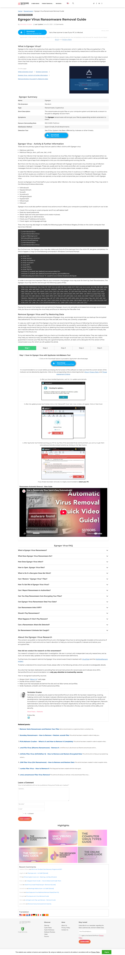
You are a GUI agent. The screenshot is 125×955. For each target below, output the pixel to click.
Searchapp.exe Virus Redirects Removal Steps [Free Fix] (42, 892)
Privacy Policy (67, 39)
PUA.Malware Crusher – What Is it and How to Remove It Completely (46, 741)
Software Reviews (49, 932)
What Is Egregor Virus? (25, 72)
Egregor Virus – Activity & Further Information (33, 75)
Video (46, 934)
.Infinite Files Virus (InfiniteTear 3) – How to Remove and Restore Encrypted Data (51, 754)
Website (40, 712)
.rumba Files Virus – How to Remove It (34, 768)
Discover (47, 922)
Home (20, 11)
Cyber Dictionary (49, 930)
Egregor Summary (42, 72)
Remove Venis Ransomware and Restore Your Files (39, 729)
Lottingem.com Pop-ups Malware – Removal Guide (40, 900)
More (63, 922)
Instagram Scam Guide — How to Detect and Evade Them (44, 881)
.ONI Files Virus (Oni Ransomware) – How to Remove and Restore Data (47, 762)
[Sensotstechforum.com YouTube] (99, 3)
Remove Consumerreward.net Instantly (39, 904)
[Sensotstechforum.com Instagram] (101, 3)
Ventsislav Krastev (26, 24)
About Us (33, 679)
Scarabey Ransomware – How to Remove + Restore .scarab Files (44, 735)
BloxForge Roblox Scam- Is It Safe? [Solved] (41, 888)
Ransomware (28, 11)
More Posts (31, 712)
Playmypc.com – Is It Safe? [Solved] (38, 873)
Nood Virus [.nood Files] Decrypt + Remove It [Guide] (40, 884)
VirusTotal (85, 659)
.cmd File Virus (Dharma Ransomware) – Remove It (39, 748)
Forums (46, 936)
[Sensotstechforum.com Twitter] (94, 3)
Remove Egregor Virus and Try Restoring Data (33, 79)
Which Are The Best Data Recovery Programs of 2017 (46, 869)
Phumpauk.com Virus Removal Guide (37, 896)
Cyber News (35, 3)
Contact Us (64, 930)
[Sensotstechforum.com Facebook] (96, 3)
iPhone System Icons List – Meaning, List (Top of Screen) (40, 877)
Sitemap (46, 925)
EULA (57, 39)
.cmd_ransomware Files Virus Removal (35, 775)
